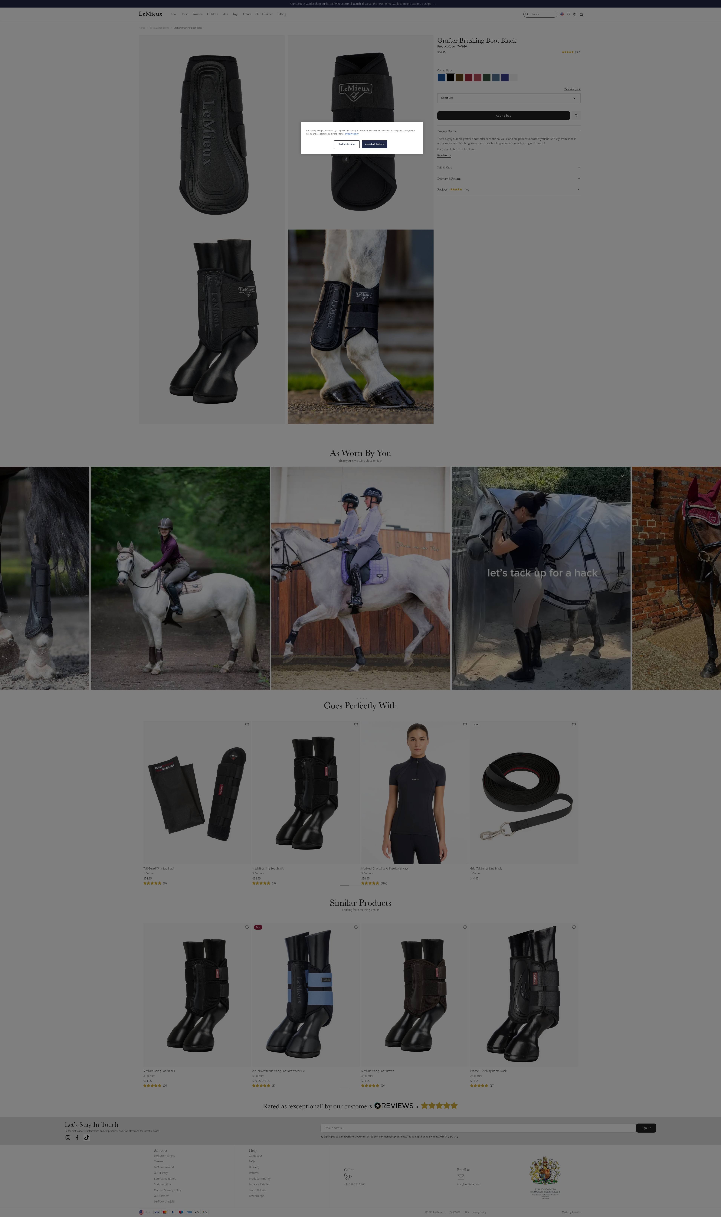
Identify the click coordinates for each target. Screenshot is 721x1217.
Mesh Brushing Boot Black (268, 868)
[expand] (434, 4)
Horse (142, 27)
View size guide (572, 89)
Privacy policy (448, 1137)
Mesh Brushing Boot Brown (377, 1071)
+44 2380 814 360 (354, 1184)
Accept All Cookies (374, 144)
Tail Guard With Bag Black (158, 868)
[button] (180, 578)
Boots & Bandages (159, 27)
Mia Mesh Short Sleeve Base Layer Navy (384, 868)
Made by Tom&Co (571, 1212)
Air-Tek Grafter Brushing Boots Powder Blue (278, 1071)
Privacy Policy (352, 133)
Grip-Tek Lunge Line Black (486, 868)
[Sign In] (575, 14)
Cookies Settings (347, 144)
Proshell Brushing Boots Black (488, 1071)
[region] (362, 138)
